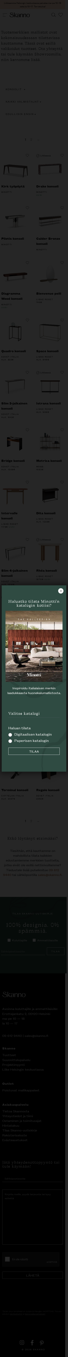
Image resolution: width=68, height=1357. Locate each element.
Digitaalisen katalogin (33, 734)
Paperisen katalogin (31, 740)
